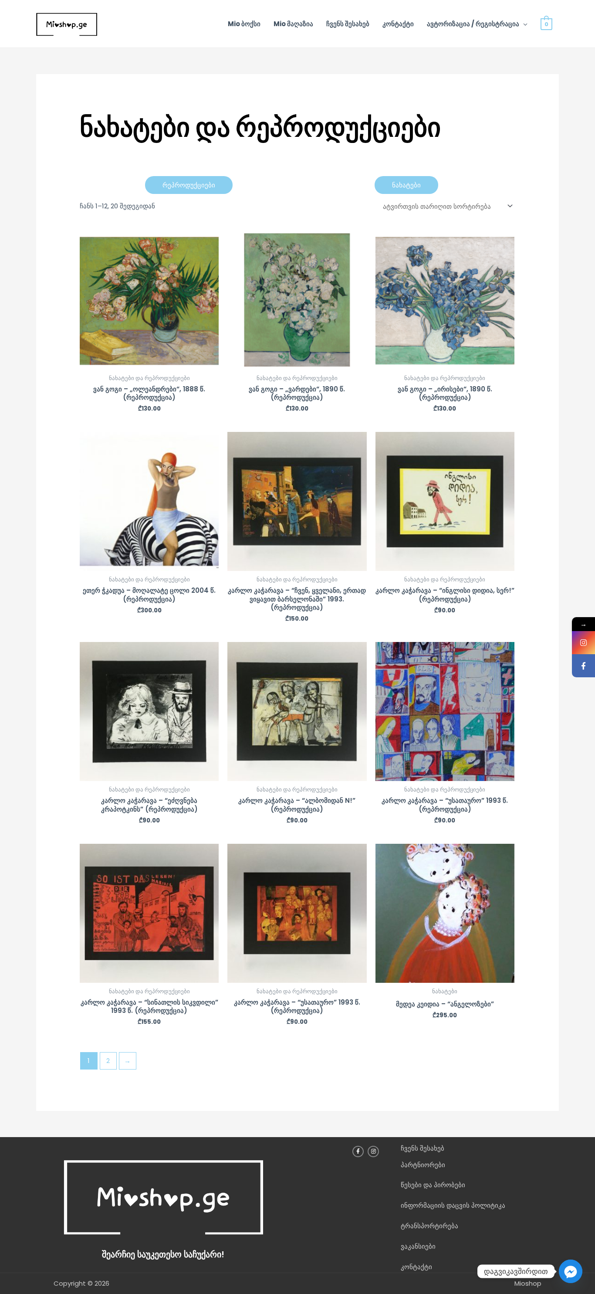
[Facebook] (583, 665)
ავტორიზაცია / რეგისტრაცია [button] (473, 23)
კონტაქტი (398, 23)
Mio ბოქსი (244, 23)
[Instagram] (583, 642)
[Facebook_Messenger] (570, 1271)
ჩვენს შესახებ (347, 23)
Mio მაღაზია (293, 23)
